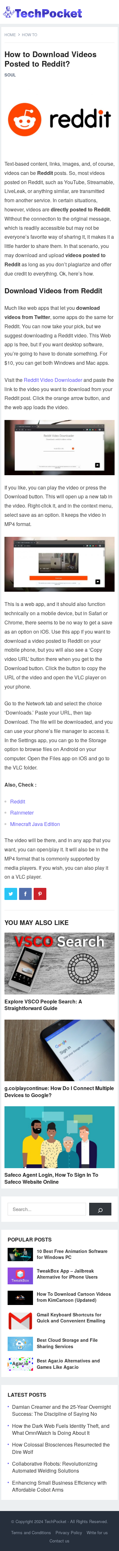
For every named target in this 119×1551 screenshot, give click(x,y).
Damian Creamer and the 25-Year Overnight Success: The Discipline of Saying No (61, 1410)
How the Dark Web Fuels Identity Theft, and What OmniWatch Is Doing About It (60, 1429)
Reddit (17, 801)
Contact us (59, 1541)
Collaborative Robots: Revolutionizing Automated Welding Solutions (54, 1467)
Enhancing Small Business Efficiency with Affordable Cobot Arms (59, 1486)
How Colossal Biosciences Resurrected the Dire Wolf (61, 1448)
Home (10, 34)
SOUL (10, 75)
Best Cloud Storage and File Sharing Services (67, 1343)
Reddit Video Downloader (53, 379)
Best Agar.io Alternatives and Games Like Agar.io (68, 1363)
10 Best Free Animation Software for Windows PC (72, 1254)
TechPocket (55, 1521)
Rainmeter (22, 812)
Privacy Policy (69, 1532)
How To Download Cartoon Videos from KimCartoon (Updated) (74, 1297)
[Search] (100, 1209)
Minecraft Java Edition (35, 824)
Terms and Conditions (31, 1532)
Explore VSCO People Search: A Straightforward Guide (43, 1005)
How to (29, 34)
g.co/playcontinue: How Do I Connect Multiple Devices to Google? (59, 1091)
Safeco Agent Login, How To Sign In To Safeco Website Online (51, 1178)
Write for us (97, 1532)
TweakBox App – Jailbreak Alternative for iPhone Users (67, 1274)
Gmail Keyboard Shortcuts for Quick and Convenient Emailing (71, 1317)
